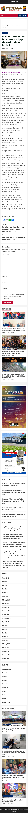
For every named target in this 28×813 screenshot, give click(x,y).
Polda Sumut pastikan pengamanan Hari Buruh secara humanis (13, 237)
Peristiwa (4, 691)
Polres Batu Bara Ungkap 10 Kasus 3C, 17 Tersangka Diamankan (12, 801)
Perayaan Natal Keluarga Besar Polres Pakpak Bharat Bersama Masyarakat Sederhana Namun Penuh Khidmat (14, 544)
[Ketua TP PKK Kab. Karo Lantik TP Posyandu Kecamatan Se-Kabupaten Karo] (14, 718)
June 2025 (4, 629)
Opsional (5, 33)
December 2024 (6, 651)
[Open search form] (16, 15)
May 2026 (4, 589)
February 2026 (6, 600)
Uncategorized (6, 702)
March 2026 (5, 596)
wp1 (3, 48)
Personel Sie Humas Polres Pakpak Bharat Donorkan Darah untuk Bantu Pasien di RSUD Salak (13, 492)
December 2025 (6, 607)
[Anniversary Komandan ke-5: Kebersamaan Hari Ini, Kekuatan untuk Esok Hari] (14, 342)
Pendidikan (5, 687)
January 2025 (5, 647)
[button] (2, 15)
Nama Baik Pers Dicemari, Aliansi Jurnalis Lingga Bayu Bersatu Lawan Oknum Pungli (12, 529)
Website (4, 288)
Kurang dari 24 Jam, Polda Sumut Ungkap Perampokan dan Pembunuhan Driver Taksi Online (13, 501)
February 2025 (6, 644)
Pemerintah (5, 684)
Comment (5, 254)
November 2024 (6, 655)
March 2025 (5, 640)
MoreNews (21, 809)
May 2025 (4, 633)
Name (4, 277)
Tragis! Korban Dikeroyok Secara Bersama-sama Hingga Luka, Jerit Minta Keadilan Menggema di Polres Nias (12, 536)
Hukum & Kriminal (6, 669)
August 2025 (5, 622)
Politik (4, 695)
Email (4, 283)
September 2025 (6, 618)
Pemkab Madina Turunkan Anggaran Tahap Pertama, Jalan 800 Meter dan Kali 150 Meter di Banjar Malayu (13, 376)
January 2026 (5, 604)
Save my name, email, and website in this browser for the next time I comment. (14, 296)
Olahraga (4, 676)
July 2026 (4, 582)
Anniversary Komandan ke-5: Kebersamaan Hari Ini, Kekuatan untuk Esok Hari (13, 352)
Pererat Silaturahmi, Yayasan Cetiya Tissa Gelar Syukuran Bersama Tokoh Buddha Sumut (14, 329)
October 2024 (5, 658)
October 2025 (5, 615)
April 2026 (5, 592)
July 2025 (4, 625)
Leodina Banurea (6, 550)
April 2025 (5, 637)
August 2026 (5, 578)
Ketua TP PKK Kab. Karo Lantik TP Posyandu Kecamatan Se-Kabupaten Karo (13, 729)
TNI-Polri (4, 698)
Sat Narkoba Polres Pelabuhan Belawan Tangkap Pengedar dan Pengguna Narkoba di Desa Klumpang (13, 228)
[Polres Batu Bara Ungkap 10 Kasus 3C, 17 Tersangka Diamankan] (14, 790)
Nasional (4, 673)
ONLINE (24, 15)
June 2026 (4, 585)
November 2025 (6, 611)
